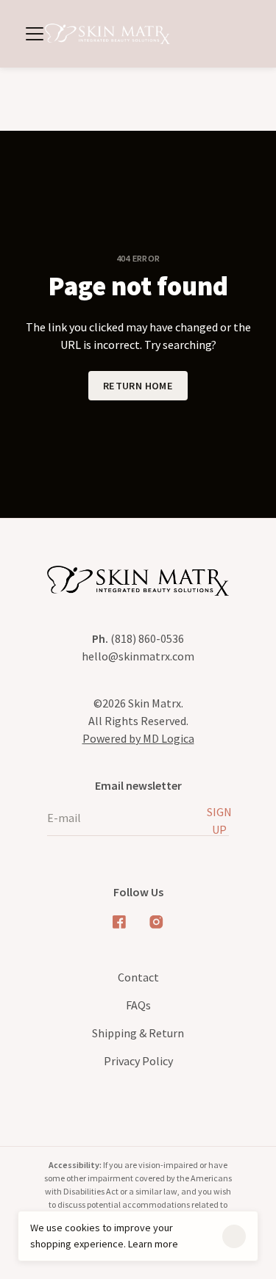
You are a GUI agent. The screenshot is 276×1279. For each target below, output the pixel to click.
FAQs (138, 1005)
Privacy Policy (138, 1060)
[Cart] (243, 33)
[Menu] (34, 33)
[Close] (234, 1236)
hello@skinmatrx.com (138, 656)
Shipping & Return (138, 1033)
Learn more (153, 1243)
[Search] (196, 33)
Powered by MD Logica (138, 738)
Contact (138, 977)
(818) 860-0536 (138, 638)
